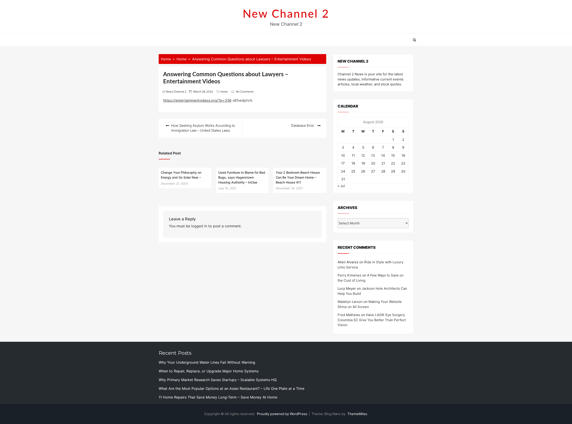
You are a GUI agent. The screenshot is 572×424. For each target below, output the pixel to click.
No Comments (245, 91)
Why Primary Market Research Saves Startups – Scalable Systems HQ (218, 380)
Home (224, 91)
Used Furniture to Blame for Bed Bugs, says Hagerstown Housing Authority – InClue (241, 177)
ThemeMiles (357, 414)
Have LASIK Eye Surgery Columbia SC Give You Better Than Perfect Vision (372, 320)
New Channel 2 (286, 14)
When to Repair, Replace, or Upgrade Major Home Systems (209, 371)
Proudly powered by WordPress (282, 414)
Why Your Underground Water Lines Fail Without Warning (207, 362)
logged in (199, 226)
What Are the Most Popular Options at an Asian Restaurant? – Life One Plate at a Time (231, 388)
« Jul (341, 186)
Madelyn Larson (350, 302)
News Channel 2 (176, 91)
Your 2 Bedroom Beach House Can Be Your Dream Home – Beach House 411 (298, 177)
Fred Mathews (349, 315)
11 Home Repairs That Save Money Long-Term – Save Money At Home (218, 397)
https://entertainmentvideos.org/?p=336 (197, 100)
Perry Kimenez (349, 275)
